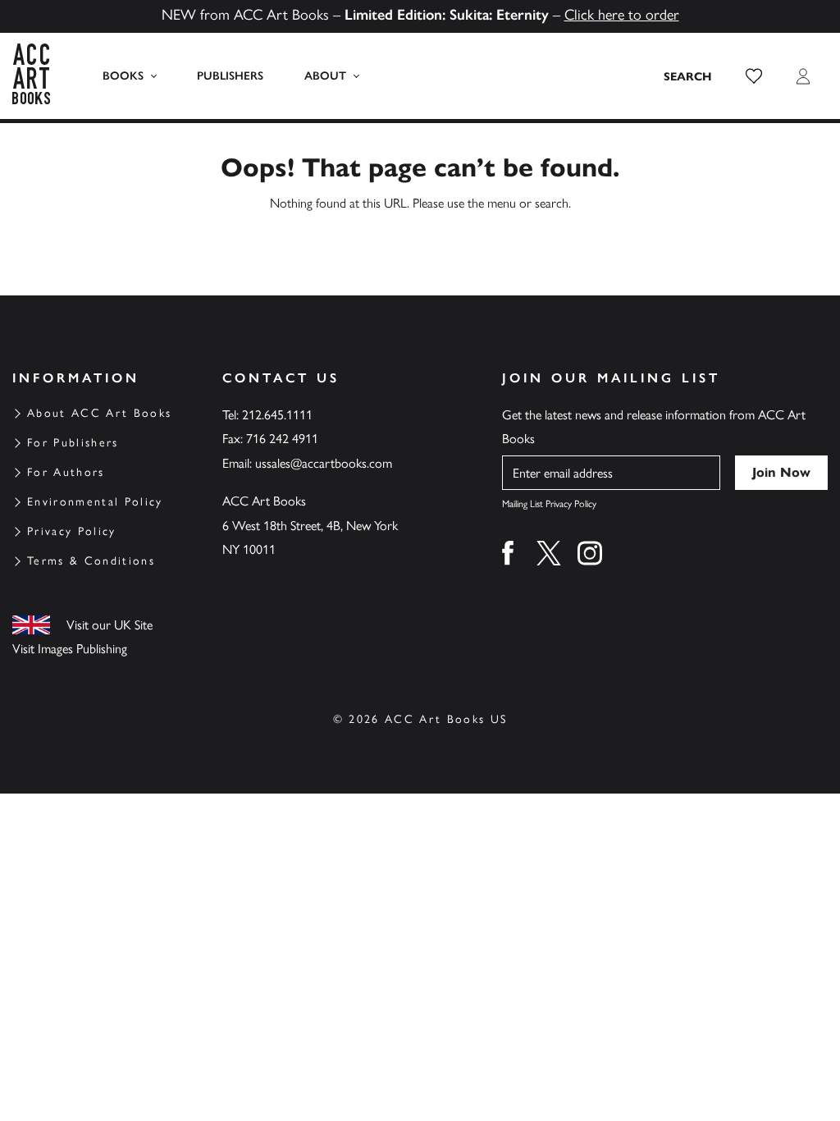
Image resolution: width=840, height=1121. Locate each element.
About (325, 76)
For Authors (66, 472)
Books (123, 76)
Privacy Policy (71, 531)
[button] (753, 76)
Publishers (230, 76)
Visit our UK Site (109, 625)
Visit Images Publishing (69, 649)
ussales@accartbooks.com (323, 463)
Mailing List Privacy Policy (549, 504)
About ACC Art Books (99, 413)
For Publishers (73, 443)
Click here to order (621, 15)
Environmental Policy (95, 502)
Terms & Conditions (91, 561)
